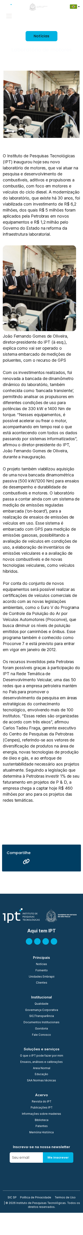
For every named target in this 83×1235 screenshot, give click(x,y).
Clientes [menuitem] (41, 983)
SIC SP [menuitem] (12, 1197)
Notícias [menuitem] (41, 964)
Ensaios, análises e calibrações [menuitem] (41, 1062)
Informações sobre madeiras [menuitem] (41, 1114)
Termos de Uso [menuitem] (65, 1197)
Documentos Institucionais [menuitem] (41, 1022)
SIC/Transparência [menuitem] (41, 1016)
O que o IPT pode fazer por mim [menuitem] (41, 1055)
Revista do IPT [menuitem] (41, 1101)
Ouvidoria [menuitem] (41, 1028)
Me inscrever (58, 1157)
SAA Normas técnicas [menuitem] (41, 1080)
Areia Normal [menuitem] (41, 1068)
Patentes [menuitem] (42, 1126)
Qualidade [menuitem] (41, 1004)
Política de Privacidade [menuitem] (35, 1197)
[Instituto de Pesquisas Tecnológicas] (11, 7)
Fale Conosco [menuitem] (41, 1035)
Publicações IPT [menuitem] (42, 1107)
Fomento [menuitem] (42, 970)
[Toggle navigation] (9, 16)
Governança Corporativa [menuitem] (41, 1010)
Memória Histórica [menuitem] (41, 1132)
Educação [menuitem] (41, 1074)
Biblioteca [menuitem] (41, 1120)
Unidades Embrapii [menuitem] (41, 976)
